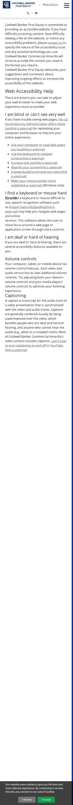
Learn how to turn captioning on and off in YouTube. (35, 345)
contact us (55, 43)
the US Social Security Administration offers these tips (36, 123)
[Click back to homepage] (17, 4)
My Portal (51, 4)
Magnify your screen (36, 167)
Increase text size (34, 163)
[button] (66, 5)
